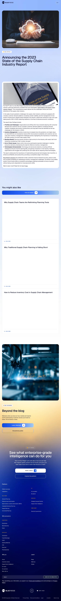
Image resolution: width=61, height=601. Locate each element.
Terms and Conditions (35, 581)
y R (8, 109)
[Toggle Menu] (57, 2)
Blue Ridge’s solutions (9, 157)
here (26, 166)
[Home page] (7, 2)
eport (10, 109)
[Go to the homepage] (8, 590)
